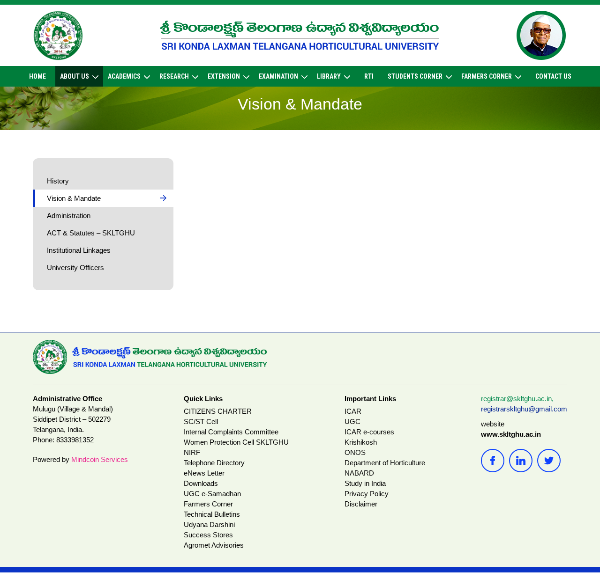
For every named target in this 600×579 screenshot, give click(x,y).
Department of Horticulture (385, 463)
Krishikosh (361, 442)
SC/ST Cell (201, 421)
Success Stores (208, 535)
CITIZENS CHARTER (218, 411)
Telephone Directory (214, 463)
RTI (369, 76)
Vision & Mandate (74, 198)
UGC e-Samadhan (212, 494)
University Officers (75, 267)
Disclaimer (361, 504)
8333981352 (75, 440)
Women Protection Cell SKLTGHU (236, 442)
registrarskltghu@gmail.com (524, 409)
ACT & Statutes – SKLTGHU (91, 233)
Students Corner (415, 76)
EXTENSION (224, 76)
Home (37, 76)
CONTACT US (553, 76)
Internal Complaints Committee (231, 432)
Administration (68, 216)
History (58, 181)
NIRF (192, 452)
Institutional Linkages (79, 250)
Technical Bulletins (212, 514)
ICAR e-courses (369, 432)
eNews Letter (204, 473)
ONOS (355, 452)
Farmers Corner (486, 76)
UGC (352, 421)
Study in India (365, 483)
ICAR (353, 411)
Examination (278, 76)
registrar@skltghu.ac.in (516, 399)
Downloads (201, 483)
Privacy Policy (367, 494)
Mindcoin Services (99, 459)
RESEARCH (174, 76)
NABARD (359, 473)
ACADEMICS (124, 76)
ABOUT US (74, 76)
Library (329, 76)
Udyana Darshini (209, 524)
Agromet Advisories (214, 545)
